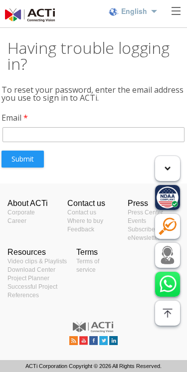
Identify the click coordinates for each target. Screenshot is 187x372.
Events (137, 220)
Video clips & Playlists (37, 261)
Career (16, 220)
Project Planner (28, 278)
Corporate (21, 212)
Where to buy (85, 220)
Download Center (31, 269)
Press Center (145, 212)
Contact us (81, 212)
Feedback (80, 229)
